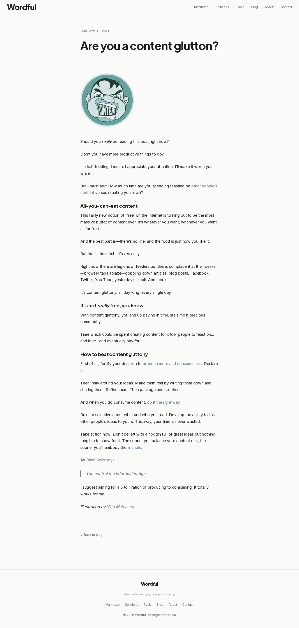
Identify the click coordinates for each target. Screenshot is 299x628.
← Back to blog (91, 534)
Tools (240, 7)
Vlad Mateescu (120, 506)
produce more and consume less (172, 363)
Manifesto (201, 7)
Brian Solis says (100, 460)
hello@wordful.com (162, 615)
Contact (286, 7)
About (269, 7)
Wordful (21, 7)
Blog (254, 7)
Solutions (222, 7)
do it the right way (163, 402)
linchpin (134, 447)
